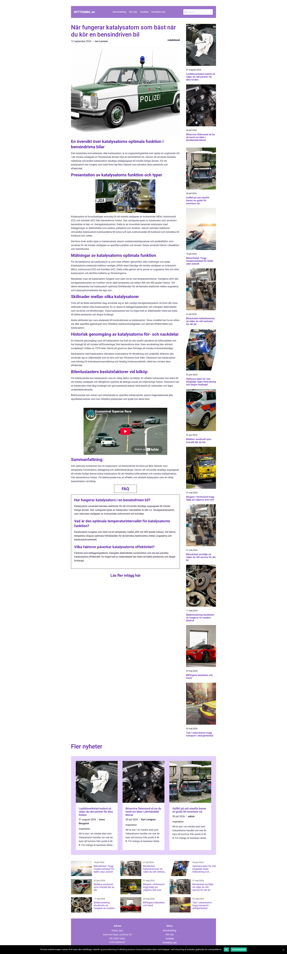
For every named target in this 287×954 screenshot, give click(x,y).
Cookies (144, 11)
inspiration (84, 828)
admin (191, 816)
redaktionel (174, 40)
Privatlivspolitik (238, 949)
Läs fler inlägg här (125, 575)
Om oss (133, 11)
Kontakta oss (158, 11)
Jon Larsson (101, 41)
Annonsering (119, 11)
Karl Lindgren (148, 819)
